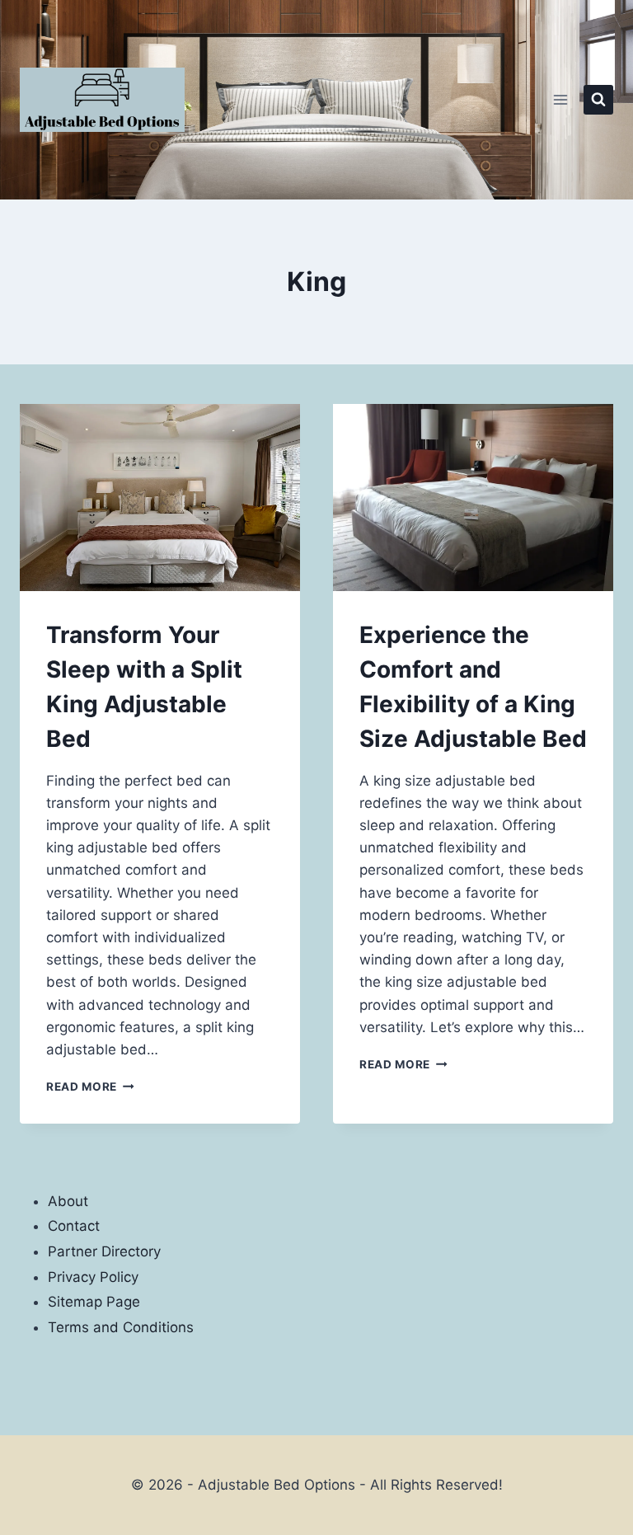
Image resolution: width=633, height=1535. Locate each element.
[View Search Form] (598, 100)
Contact (74, 1226)
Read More (90, 1086)
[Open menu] (560, 99)
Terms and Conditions (121, 1327)
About (68, 1201)
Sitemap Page (94, 1301)
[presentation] (160, 497)
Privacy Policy (93, 1277)
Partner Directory (104, 1251)
